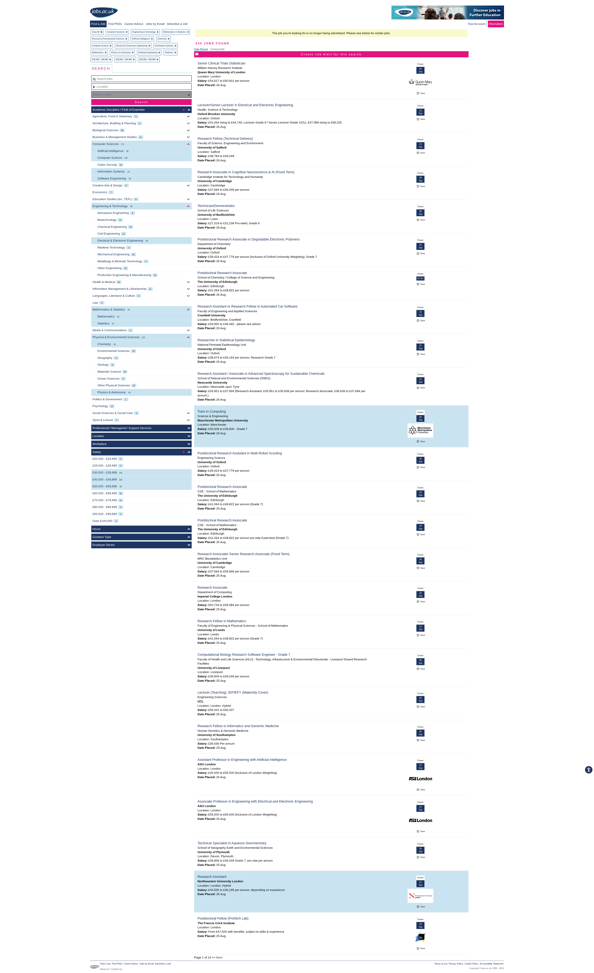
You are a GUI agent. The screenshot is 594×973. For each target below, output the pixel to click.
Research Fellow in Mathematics (222, 621)
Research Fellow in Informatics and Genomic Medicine (238, 726)
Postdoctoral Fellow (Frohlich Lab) (223, 918)
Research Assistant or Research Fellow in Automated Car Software (247, 306)
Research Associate (212, 587)
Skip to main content (14, 3)
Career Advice (133, 23)
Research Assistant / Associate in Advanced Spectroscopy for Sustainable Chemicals (261, 374)
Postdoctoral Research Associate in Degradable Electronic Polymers (249, 239)
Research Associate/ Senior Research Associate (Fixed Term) (243, 554)
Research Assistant (212, 877)
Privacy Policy (456, 963)
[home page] (104, 13)
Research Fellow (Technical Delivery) (225, 138)
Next (219, 957)
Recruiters (496, 23)
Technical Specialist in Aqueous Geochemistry (232, 843)
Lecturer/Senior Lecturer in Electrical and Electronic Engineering (245, 105)
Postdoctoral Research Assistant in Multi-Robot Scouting (240, 453)
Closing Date (217, 49)
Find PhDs (115, 23)
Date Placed (201, 49)
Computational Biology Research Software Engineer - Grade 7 (244, 654)
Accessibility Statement (491, 963)
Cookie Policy (471, 963)
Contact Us (116, 969)
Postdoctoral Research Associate (222, 273)
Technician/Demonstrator (216, 206)
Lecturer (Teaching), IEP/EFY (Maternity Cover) (233, 692)
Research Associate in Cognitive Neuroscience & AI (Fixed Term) (246, 172)
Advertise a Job (177, 23)
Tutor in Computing (212, 411)
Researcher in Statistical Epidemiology (226, 340)
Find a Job (98, 23)
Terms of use (441, 963)
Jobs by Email (155, 23)
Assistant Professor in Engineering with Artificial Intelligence (242, 760)
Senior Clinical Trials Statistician (221, 63)
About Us (105, 969)
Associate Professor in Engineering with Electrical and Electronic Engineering (255, 801)
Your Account (476, 23)
